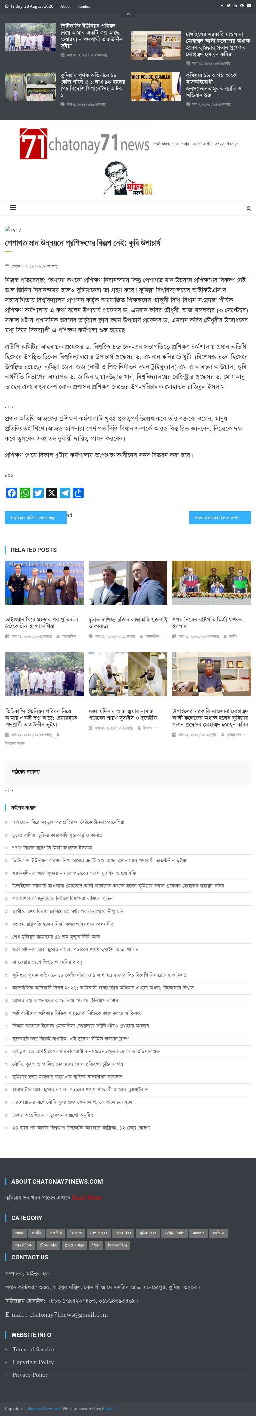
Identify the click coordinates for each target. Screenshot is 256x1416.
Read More (87, 1198)
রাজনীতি (56, 1233)
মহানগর (198, 1233)
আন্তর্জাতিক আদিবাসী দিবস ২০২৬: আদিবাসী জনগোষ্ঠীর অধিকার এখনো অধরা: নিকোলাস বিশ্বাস (103, 987)
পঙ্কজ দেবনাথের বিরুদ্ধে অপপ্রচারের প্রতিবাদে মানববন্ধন (223, 518)
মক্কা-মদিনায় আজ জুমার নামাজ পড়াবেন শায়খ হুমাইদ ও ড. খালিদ (75, 949)
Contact (84, 6)
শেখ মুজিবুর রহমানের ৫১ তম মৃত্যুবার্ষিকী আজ (56, 936)
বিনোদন (76, 1233)
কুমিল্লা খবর (234, 735)
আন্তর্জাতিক (69, 636)
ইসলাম (147, 728)
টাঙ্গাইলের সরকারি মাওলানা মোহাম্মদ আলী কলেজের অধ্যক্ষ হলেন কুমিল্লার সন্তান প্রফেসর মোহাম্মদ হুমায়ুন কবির (218, 44)
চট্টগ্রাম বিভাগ (174, 1233)
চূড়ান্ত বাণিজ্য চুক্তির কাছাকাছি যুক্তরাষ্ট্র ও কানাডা (128, 623)
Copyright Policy (33, 1362)
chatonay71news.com (44, 1409)
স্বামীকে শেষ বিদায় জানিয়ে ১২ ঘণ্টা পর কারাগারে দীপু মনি (67, 911)
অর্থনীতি (218, 1233)
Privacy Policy (30, 1374)
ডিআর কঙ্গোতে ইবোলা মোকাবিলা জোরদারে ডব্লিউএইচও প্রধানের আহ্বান (80, 1025)
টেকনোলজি (48, 1245)
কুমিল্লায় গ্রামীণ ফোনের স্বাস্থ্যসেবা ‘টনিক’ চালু (40, 518)
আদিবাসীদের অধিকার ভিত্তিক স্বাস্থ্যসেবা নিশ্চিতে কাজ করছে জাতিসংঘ (76, 1013)
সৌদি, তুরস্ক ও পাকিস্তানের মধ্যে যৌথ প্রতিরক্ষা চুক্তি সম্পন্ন (67, 1064)
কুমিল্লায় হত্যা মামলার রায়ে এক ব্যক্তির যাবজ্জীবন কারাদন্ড (67, 1076)
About (65, 6)
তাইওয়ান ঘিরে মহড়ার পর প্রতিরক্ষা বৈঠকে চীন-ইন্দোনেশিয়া (41, 623)
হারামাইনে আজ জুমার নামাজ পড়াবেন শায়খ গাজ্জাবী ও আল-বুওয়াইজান (80, 1089)
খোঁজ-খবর (123, 1233)
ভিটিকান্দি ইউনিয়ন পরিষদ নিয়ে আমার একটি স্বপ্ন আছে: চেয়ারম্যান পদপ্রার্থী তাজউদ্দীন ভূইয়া (91, 36)
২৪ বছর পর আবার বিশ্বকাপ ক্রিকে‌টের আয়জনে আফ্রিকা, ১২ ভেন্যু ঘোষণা (81, 1127)
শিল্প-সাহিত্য (117, 1245)
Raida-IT (109, 1409)
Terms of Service (33, 1349)
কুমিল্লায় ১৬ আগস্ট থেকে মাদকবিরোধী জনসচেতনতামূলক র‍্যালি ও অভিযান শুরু (213, 85)
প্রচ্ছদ (19, 1233)
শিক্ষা (96, 1245)
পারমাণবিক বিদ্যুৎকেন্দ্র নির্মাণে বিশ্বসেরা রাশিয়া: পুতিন (62, 898)
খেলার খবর (98, 1233)
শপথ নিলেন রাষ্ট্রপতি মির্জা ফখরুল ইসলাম (208, 623)
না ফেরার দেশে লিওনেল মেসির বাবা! (47, 962)
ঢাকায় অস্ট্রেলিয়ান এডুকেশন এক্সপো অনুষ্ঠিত (53, 1115)
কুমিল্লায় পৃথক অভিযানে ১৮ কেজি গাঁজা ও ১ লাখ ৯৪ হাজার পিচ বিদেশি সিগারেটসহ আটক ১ (93, 85)
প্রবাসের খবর (74, 1245)
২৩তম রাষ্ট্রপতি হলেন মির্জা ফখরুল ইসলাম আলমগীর (63, 924)
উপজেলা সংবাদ (15, 743)
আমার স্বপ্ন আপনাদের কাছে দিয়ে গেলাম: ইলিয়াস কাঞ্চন (65, 1000)
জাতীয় (233, 636)
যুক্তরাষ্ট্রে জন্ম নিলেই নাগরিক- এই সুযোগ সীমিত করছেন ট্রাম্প (70, 1038)
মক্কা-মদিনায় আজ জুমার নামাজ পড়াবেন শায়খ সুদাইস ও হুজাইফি (123, 715)
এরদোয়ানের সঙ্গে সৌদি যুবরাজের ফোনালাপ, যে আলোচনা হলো (73, 1102)
